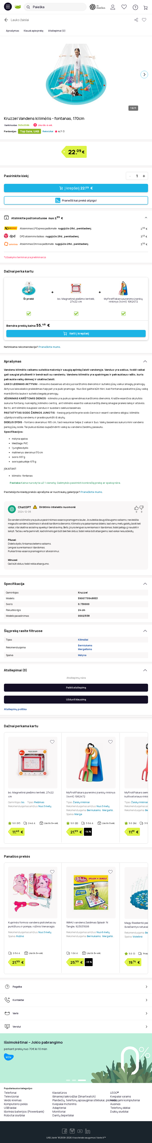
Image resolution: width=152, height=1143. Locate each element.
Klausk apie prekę (33, 30)
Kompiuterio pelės (16, 1104)
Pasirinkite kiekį (16, 176)
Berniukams (85, 645)
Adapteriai (59, 1108)
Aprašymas (12, 30)
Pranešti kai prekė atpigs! (79, 200)
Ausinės (115, 1104)
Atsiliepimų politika (15, 709)
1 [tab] (70, 1081)
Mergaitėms (85, 649)
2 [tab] (78, 1081)
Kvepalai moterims (64, 1104)
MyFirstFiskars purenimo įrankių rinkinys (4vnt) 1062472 (123, 300)
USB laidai (10, 1108)
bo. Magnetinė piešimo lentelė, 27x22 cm (76, 300)
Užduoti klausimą (76, 699)
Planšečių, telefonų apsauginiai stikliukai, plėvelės (84, 1100)
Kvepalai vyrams (120, 1096)
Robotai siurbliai (14, 1115)
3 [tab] (84, 1081)
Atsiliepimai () (57, 30)
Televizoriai (11, 1096)
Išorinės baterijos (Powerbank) (24, 1111)
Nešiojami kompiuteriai (125, 1100)
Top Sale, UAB (29, 131)
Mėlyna (82, 655)
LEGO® (114, 1093)
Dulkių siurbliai (119, 1111)
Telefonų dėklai (120, 1108)
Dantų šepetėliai (63, 1115)
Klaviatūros (59, 1093)
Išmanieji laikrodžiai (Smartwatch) (74, 1096)
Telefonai (10, 1093)
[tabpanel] (76, 1058)
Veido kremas (13, 1100)
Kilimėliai (83, 639)
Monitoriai (59, 1111)
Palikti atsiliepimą (76, 687)
